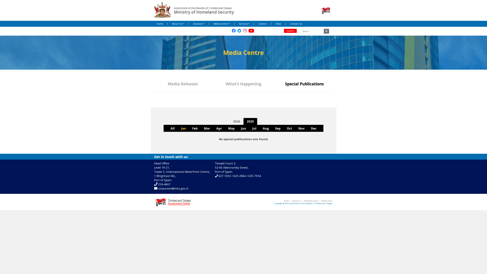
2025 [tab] (250, 121)
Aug (266, 128)
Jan (183, 128)
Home (160, 23)
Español (290, 30)
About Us (177, 23)
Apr (219, 128)
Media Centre (220, 23)
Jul (254, 128)
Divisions (198, 23)
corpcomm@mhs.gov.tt (173, 188)
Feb (195, 128)
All (173, 128)
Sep (278, 128)
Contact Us (296, 23)
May (231, 128)
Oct (289, 128)
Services (243, 23)
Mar (207, 128)
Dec (313, 128)
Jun (243, 128)
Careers (262, 23)
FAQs (278, 23)
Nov (301, 128)
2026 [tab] (236, 121)
